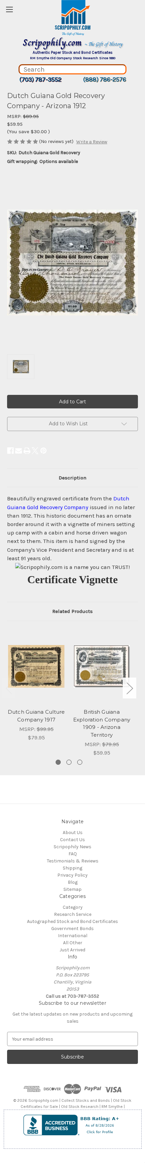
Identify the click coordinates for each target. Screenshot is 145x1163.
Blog (73, 882)
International (72, 936)
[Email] (18, 450)
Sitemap (72, 889)
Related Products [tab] (72, 611)
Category (73, 907)
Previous (9, 688)
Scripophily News (72, 847)
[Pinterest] (43, 450)
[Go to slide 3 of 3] (79, 762)
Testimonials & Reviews (72, 861)
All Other (72, 943)
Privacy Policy (72, 875)
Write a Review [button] (91, 142)
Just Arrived (72, 950)
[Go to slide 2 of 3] (68, 762)
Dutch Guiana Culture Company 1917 (36, 716)
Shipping (72, 868)
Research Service (72, 914)
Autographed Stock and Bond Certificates (72, 921)
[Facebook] (10, 450)
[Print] (27, 450)
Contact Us (72, 839)
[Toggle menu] (9, 9)
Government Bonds (72, 928)
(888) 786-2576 (104, 79)
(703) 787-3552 (40, 79)
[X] (35, 450)
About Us (73, 832)
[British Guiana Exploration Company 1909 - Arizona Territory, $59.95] (102, 666)
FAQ (72, 854)
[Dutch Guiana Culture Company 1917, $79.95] (36, 666)
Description (72, 478)
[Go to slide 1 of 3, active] (58, 762)
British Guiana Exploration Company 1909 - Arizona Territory (101, 723)
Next (129, 688)
